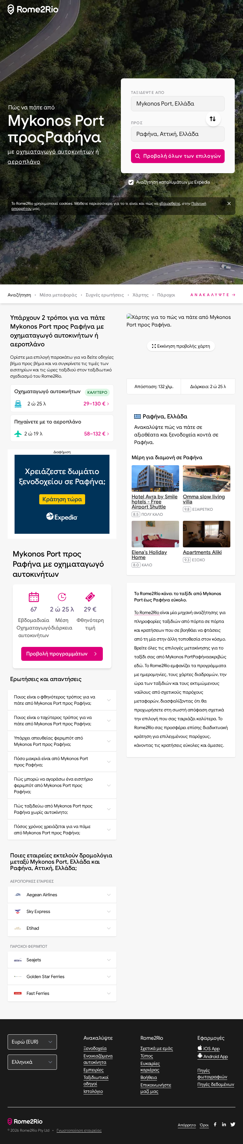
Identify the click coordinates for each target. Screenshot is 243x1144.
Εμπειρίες (94, 1070)
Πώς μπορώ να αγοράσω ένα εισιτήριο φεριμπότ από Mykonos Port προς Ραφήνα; (53, 785)
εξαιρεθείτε (169, 203)
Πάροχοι (166, 295)
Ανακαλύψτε (210, 294)
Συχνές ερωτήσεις (105, 295)
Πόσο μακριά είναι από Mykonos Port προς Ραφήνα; (51, 762)
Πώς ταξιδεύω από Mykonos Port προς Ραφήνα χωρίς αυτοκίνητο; (53, 809)
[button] (178, 156)
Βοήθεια (148, 1077)
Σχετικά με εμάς (156, 1048)
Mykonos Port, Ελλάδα (165, 103)
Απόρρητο (187, 1125)
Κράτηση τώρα (62, 499)
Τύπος (146, 1056)
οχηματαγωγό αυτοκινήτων (55, 151)
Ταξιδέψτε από (148, 92)
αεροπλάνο (24, 161)
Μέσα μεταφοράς (58, 295)
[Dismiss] (229, 203)
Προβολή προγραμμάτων (57, 654)
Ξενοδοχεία (95, 1048)
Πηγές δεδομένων (215, 1084)
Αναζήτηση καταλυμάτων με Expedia (173, 182)
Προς (137, 122)
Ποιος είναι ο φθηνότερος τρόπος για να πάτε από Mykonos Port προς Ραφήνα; (54, 700)
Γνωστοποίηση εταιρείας (79, 1131)
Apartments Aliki (202, 552)
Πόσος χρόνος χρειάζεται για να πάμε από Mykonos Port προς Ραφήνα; (52, 830)
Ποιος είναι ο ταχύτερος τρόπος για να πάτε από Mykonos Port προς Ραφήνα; (53, 721)
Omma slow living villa (204, 499)
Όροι (204, 1125)
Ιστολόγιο (93, 1091)
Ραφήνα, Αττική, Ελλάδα (167, 134)
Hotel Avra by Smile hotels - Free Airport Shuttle (155, 502)
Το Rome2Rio (147, 612)
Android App (215, 1056)
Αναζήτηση (19, 295)
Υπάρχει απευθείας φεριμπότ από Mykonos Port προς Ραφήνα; (48, 741)
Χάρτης (141, 295)
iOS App (211, 1048)
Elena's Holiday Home (149, 555)
